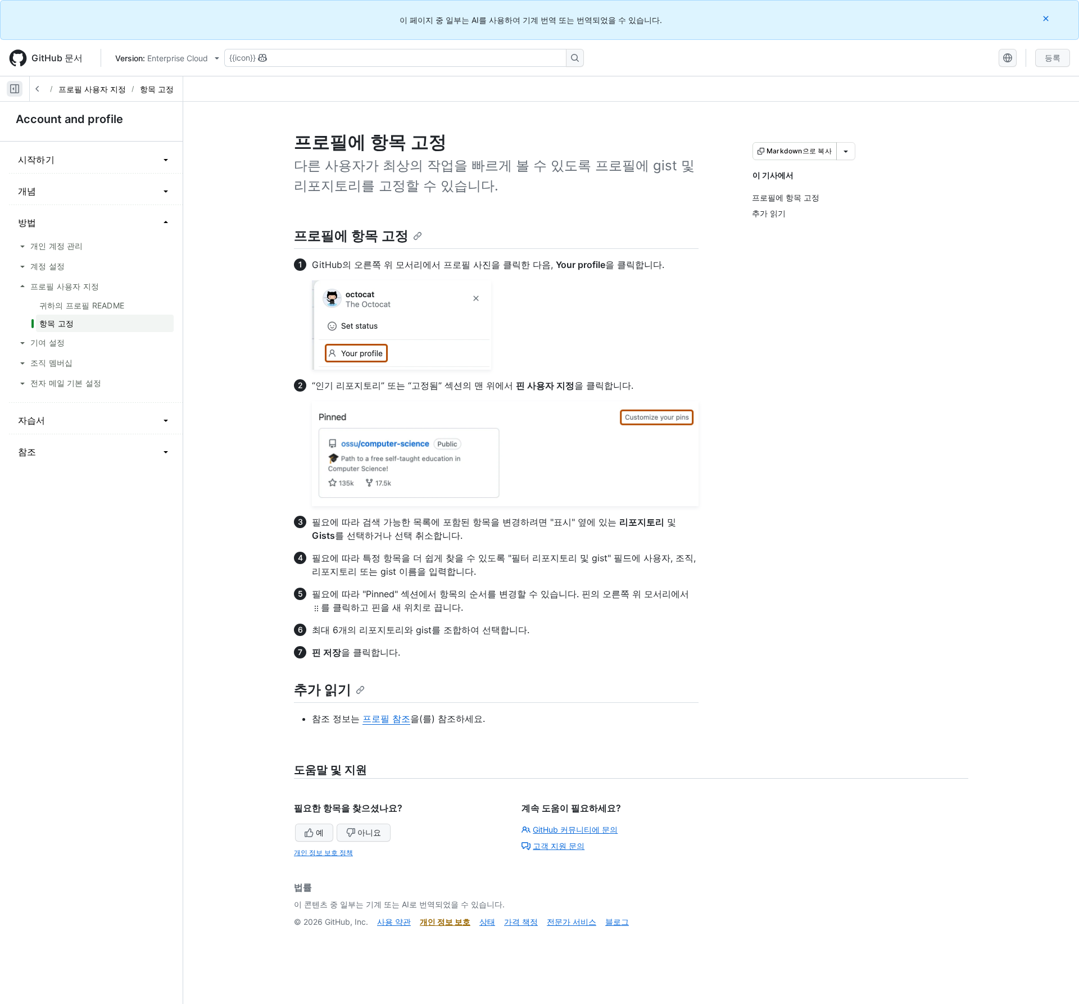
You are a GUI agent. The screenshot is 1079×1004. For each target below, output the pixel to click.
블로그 (617, 921)
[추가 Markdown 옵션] (845, 151)
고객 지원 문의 (558, 846)
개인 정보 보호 (445, 921)
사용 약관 (394, 921)
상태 (487, 921)
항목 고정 (157, 89)
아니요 (369, 832)
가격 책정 (521, 921)
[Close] (1047, 18)
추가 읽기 (322, 690)
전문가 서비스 (571, 921)
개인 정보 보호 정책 (323, 852)
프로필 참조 (386, 718)
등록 (1052, 57)
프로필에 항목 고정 (351, 236)
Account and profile (69, 119)
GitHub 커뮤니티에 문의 (575, 829)
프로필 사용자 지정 (92, 89)
